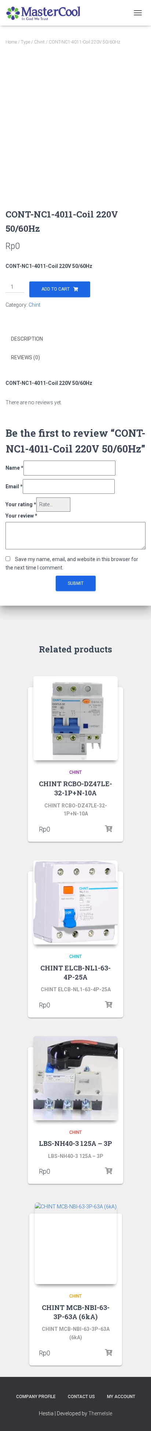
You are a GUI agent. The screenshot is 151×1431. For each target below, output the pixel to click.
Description (27, 339)
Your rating (20, 504)
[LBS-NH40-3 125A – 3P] (75, 1078)
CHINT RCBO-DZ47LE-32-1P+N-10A (75, 788)
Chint (39, 42)
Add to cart (55, 289)
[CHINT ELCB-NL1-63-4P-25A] (75, 902)
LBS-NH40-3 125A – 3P (75, 1143)
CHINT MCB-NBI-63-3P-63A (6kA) (76, 1312)
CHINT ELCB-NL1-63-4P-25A (75, 972)
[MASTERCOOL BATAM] (46, 13)
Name (14, 468)
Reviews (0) (25, 357)
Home (11, 42)
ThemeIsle (100, 1413)
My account (121, 1396)
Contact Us (81, 1396)
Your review (21, 516)
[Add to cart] (108, 829)
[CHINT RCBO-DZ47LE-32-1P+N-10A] (75, 718)
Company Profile (36, 1396)
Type (25, 42)
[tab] (75, 339)
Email (14, 486)
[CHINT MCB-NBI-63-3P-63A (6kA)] (76, 1243)
